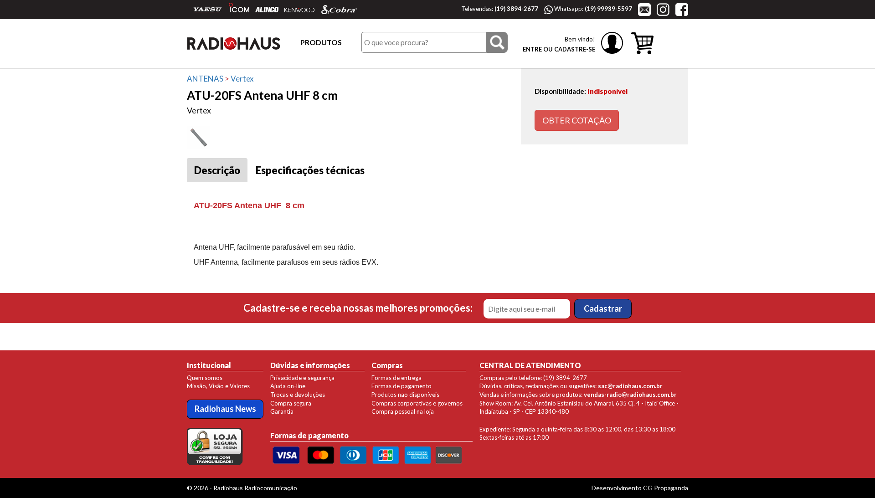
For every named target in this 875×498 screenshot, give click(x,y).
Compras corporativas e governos (417, 403)
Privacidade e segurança (302, 377)
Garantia (281, 411)
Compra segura (290, 403)
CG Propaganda (665, 488)
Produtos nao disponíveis (405, 394)
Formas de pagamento (401, 386)
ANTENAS (205, 78)
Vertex (242, 78)
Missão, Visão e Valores (218, 386)
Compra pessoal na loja (402, 411)
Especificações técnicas (310, 170)
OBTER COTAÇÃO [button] (576, 120)
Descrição (217, 170)
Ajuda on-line (287, 386)
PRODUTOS (321, 42)
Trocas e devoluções (297, 394)
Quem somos (204, 377)
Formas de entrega (396, 377)
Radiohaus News (225, 409)
